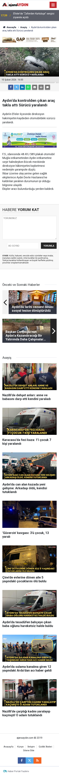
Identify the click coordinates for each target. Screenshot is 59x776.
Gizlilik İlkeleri (45, 746)
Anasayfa (11, 27)
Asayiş (23, 27)
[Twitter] (16, 87)
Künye (20, 746)
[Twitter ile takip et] (30, 760)
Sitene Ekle (28, 750)
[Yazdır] (41, 87)
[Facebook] (10, 87)
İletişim (31, 746)
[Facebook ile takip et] (22, 760)
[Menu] (53, 5)
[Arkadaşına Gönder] (34, 87)
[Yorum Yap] (47, 87)
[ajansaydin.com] (15, 4)
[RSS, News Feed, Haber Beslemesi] (37, 760)
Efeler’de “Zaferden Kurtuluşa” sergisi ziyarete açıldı (33, 15)
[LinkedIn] (22, 87)
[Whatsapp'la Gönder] (28, 87)
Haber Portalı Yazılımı (18, 771)
